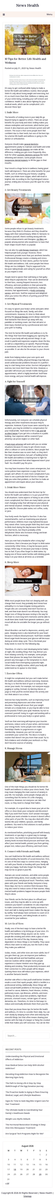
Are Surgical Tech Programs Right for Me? (25, 1133)
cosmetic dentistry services (28, 155)
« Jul (7, 1183)
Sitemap (27, 1196)
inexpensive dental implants (16, 160)
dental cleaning (23, 149)
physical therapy (21, 317)
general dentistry (31, 144)
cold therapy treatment (28, 250)
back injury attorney (15, 444)
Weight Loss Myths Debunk (18, 1119)
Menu (49, 14)
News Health (27, 5)
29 (40, 1174)
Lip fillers (40, 239)
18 (15, 1169)
